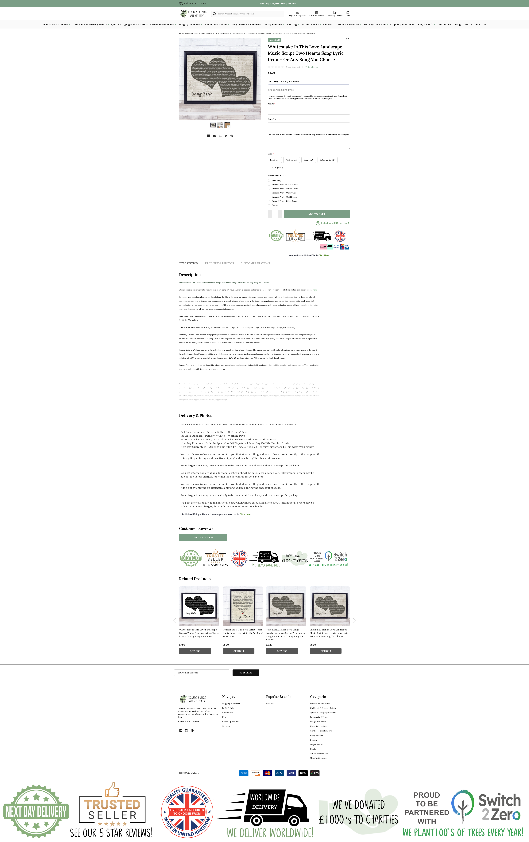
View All (269, 703)
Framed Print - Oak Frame (284, 193)
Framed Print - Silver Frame (285, 201)
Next (354, 621)
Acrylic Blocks (310, 24)
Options (195, 651)
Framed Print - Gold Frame (284, 197)
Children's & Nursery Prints (90, 24)
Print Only (276, 180)
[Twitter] (225, 135)
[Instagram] (186, 730)
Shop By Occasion (375, 24)
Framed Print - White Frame (285, 188)
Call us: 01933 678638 (195, 3)
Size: (271, 154)
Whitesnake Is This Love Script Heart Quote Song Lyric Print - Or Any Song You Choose (243, 633)
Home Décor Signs (216, 24)
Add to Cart (316, 214)
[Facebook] (208, 135)
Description (188, 263)
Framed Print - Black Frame (285, 184)
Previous (174, 621)
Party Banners (273, 24)
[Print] (220, 135)
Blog (458, 24)
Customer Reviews (255, 263)
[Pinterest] (231, 135)
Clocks (327, 24)
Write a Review (312, 67)
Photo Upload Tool (476, 24)
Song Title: (274, 119)
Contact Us (444, 24)
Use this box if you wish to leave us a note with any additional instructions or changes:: (308, 134)
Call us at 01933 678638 (188, 721)
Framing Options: (277, 175)
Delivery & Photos (219, 263)
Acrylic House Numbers (246, 24)
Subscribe (245, 672)
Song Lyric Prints (189, 24)
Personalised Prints (162, 24)
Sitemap (226, 726)
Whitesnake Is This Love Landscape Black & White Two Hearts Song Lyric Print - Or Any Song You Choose (199, 633)
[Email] (214, 135)
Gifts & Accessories (347, 24)
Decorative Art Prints (55, 24)
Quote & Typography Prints (128, 24)
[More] (69, 24)
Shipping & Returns (402, 24)
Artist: (271, 104)
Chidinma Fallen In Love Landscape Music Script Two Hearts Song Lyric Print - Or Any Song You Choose (329, 633)
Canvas (275, 205)
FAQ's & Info (425, 24)
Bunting (292, 24)
